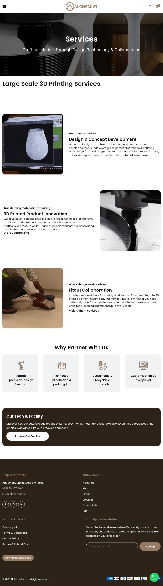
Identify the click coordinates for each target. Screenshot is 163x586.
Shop (86, 488)
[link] (32, 144)
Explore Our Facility (27, 436)
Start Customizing (16, 233)
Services (88, 500)
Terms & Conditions (14, 533)
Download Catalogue (18, 558)
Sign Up (150, 546)
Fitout (86, 494)
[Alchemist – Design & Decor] (81, 6)
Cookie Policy (10, 538)
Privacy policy (11, 527)
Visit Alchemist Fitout (84, 311)
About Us (88, 483)
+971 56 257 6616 (12, 488)
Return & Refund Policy (16, 544)
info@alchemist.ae (14, 494)
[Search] (150, 6)
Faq (85, 511)
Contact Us (90, 505)
